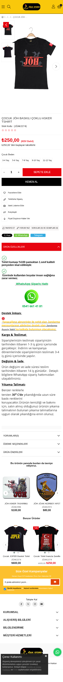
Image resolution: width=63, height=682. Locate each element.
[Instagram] (34, 604)
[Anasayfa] (4, 17)
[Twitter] (28, 604)
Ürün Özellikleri (14, 247)
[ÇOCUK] (7, 17)
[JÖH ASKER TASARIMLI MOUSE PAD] (16, 487)
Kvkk (15, 670)
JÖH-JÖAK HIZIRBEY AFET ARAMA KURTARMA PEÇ (46, 503)
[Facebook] (21, 604)
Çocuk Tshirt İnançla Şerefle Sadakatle (47, 556)
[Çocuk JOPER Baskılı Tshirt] (16, 539)
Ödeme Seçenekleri (15, 444)
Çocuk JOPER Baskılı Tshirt (16, 556)
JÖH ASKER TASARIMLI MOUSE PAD (16, 503)
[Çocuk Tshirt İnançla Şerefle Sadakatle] (46, 539)
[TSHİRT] (10, 17)
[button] (14, 552)
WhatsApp (22, 235)
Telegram (38, 235)
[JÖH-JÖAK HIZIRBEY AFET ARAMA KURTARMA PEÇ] (46, 487)
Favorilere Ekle (12, 495)
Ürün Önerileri (12, 452)
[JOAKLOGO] (31, 652)
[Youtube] (41, 604)
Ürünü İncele (20, 495)
